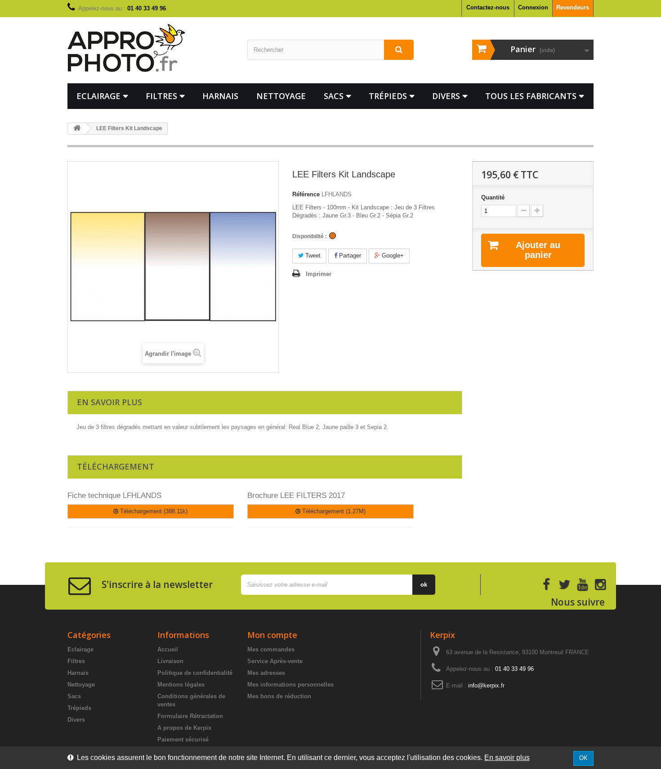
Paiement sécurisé (183, 739)
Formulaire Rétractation (190, 716)
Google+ (392, 255)
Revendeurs (572, 7)
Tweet (312, 255)
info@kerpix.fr (486, 685)
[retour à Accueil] (76, 128)
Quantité (493, 197)
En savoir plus (507, 757)
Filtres (161, 95)
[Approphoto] (150, 48)
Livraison (170, 661)
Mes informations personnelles (290, 684)
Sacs (334, 95)
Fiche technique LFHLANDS (114, 495)
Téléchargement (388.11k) (153, 511)
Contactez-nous (487, 7)
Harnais (220, 95)
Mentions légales (181, 684)
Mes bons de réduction (279, 696)
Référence (306, 194)
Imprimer (318, 274)
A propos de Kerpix (184, 727)
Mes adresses (266, 672)
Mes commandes (271, 649)
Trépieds (388, 95)
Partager (349, 255)
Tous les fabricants (530, 95)
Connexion (533, 7)
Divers (446, 95)
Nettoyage (281, 95)
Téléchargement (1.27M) (333, 511)
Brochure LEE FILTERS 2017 (296, 495)
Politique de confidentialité (194, 672)
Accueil (167, 649)
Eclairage (98, 95)
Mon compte (272, 634)
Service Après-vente (275, 661)
